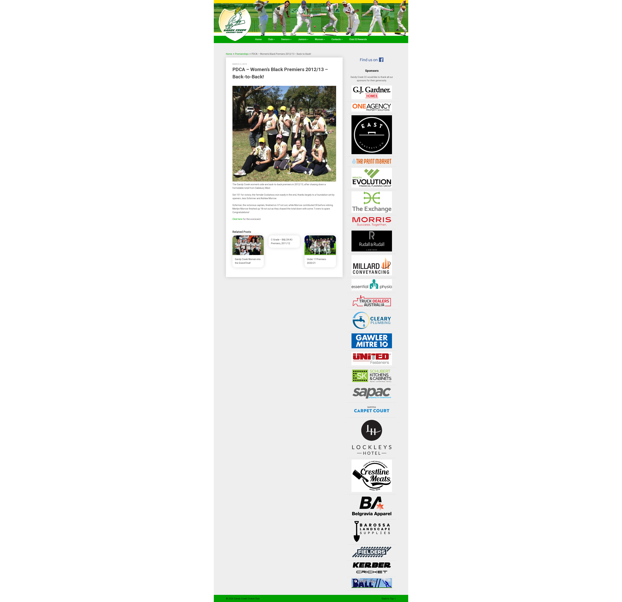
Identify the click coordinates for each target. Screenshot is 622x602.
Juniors (302, 39)
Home (258, 39)
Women (319, 39)
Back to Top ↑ (389, 598)
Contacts (336, 39)
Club (270, 39)
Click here (237, 219)
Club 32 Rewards (358, 39)
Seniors (285, 39)
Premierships (242, 54)
